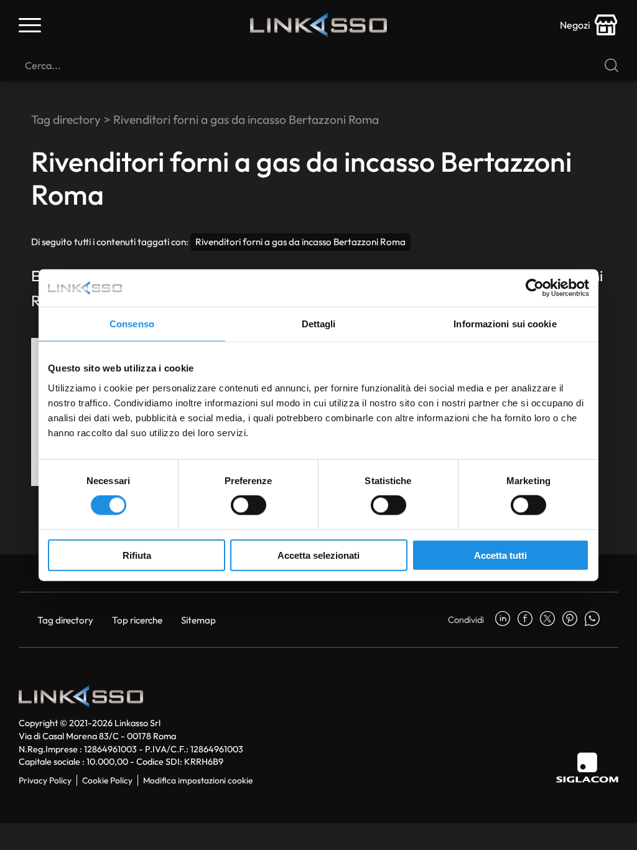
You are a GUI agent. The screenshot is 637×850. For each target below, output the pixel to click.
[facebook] (525, 619)
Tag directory (66, 119)
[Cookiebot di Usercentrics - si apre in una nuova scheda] (534, 288)
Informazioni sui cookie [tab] (504, 324)
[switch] (248, 505)
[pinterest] (569, 619)
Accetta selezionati (318, 554)
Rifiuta (137, 554)
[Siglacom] (587, 767)
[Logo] (318, 24)
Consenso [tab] (131, 324)
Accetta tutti (500, 554)
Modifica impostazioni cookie (198, 780)
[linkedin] (502, 619)
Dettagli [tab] (319, 324)
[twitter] (547, 619)
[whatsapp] (592, 619)
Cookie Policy (107, 780)
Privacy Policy (45, 780)
